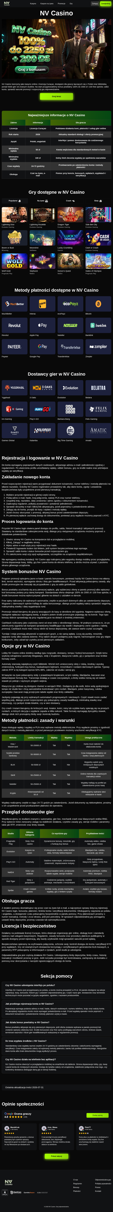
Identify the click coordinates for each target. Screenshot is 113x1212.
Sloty (96, 201)
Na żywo (40, 201)
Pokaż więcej (56, 1156)
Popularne (13, 201)
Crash (68, 201)
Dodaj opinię (98, 1115)
